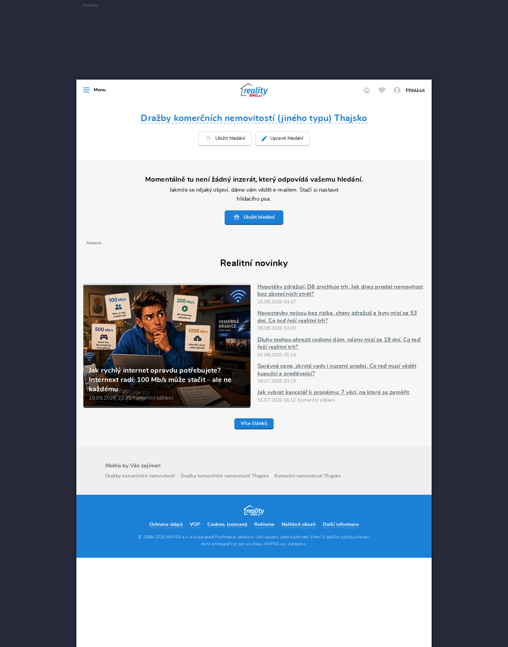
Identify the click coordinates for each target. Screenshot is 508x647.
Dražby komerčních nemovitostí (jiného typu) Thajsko (254, 118)
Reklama (264, 524)
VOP (195, 524)
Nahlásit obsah (299, 524)
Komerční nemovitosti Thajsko (307, 476)
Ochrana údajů (166, 524)
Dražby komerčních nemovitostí (140, 476)
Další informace (341, 524)
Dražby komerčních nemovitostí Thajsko (225, 476)
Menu (100, 90)
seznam (237, 524)
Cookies (216, 524)
